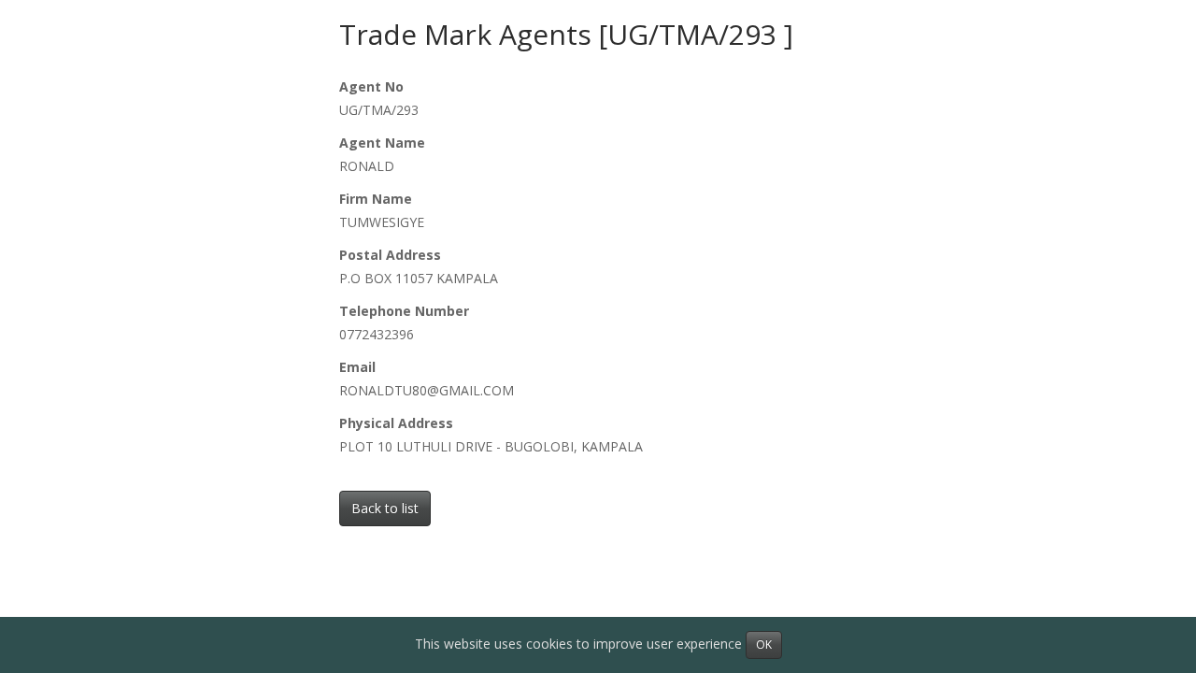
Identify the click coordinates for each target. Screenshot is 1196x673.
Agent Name (382, 142)
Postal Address (390, 255)
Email (357, 367)
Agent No (371, 86)
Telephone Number (404, 311)
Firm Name (375, 199)
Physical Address (396, 423)
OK (764, 644)
